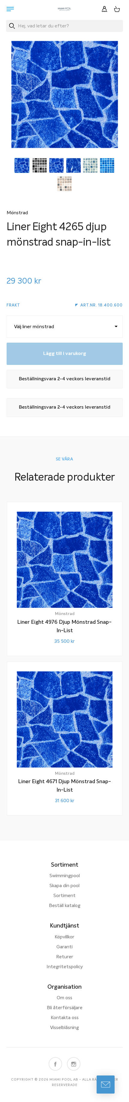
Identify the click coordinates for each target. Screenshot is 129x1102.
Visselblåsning (64, 1027)
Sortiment (64, 895)
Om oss (64, 998)
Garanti (64, 947)
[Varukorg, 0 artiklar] (117, 9)
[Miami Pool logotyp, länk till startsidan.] (64, 9)
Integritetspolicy (64, 967)
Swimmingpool (65, 876)
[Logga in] (104, 9)
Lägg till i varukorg (64, 353)
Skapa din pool (65, 886)
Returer (64, 957)
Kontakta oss (65, 1018)
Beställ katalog (64, 905)
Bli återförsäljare (64, 1008)
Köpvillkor (64, 937)
